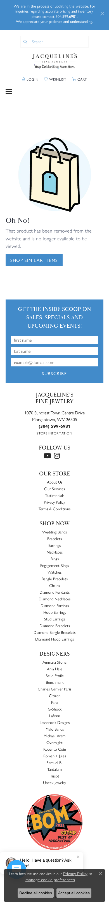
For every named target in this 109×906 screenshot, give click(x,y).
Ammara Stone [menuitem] (54, 662)
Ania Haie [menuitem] (54, 668)
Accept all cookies (74, 893)
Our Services (54, 488)
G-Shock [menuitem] (54, 709)
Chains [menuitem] (54, 585)
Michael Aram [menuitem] (54, 735)
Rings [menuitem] (55, 558)
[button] (30, 79)
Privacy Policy (54, 502)
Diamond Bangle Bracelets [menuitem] (54, 632)
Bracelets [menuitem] (54, 538)
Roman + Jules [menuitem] (54, 755)
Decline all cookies (35, 893)
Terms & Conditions (54, 508)
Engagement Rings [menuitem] (54, 565)
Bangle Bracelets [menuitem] (55, 578)
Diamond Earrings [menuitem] (55, 605)
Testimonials (54, 495)
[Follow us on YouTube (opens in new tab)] (47, 456)
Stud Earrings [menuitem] (54, 619)
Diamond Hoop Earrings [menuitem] (54, 639)
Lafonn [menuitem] (54, 715)
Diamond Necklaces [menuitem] (54, 598)
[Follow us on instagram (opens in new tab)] (57, 456)
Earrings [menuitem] (54, 545)
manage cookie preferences (50, 880)
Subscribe (54, 373)
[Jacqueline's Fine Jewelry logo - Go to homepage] (55, 61)
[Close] (102, 13)
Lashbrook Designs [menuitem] (55, 722)
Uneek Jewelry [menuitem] (54, 782)
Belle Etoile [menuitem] (55, 675)
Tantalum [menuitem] (54, 769)
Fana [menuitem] (54, 702)
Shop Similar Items (34, 260)
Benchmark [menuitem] (54, 682)
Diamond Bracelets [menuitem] (54, 625)
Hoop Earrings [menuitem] (54, 612)
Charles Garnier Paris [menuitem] (54, 689)
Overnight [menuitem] (54, 742)
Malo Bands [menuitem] (55, 729)
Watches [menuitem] (54, 572)
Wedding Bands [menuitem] (54, 532)
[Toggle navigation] (9, 91)
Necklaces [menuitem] (55, 552)
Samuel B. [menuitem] (54, 762)
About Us (54, 482)
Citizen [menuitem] (54, 695)
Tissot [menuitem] (54, 776)
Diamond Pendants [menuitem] (54, 592)
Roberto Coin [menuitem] (54, 749)
